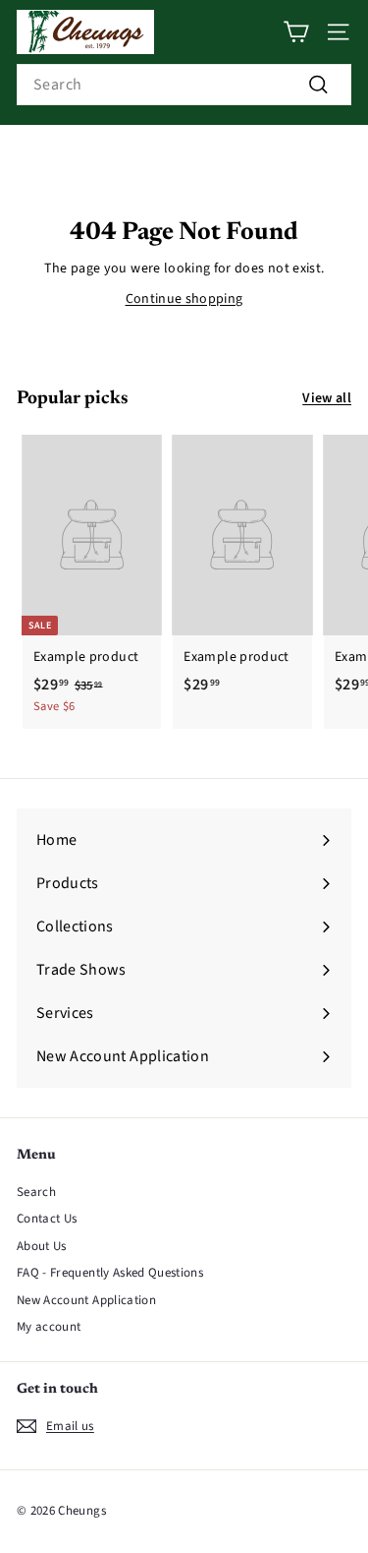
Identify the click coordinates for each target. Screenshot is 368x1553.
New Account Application (86, 1300)
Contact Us (47, 1218)
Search (36, 1192)
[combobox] (184, 84)
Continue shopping (184, 299)
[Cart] (296, 32)
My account (49, 1327)
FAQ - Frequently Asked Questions (110, 1273)
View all (326, 398)
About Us (42, 1246)
